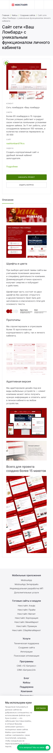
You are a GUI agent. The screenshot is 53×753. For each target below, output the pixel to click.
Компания (26, 691)
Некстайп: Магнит (26, 614)
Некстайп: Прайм (26, 609)
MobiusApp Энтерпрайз (26, 584)
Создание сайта (26, 647)
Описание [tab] (8, 199)
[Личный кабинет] (39, 4)
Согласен (41, 708)
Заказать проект (26, 177)
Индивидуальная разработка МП (26, 588)
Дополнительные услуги (26, 592)
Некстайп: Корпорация (26, 618)
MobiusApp (26, 580)
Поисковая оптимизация (26, 655)
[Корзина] (48, 4)
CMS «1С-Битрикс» (26, 665)
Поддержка (26, 687)
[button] (4, 4)
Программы (26, 661)
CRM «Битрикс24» (26, 670)
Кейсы (14, 15)
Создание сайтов (27, 15)
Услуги (26, 638)
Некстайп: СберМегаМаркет (26, 630)
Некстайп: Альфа (26, 605)
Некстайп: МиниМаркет (26, 622)
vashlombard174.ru (15, 143)
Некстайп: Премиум (26, 626)
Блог (26, 678)
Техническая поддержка (26, 643)
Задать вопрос (26, 185)
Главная (5, 15)
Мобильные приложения (26, 575)
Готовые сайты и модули (26, 600)
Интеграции (26, 651)
